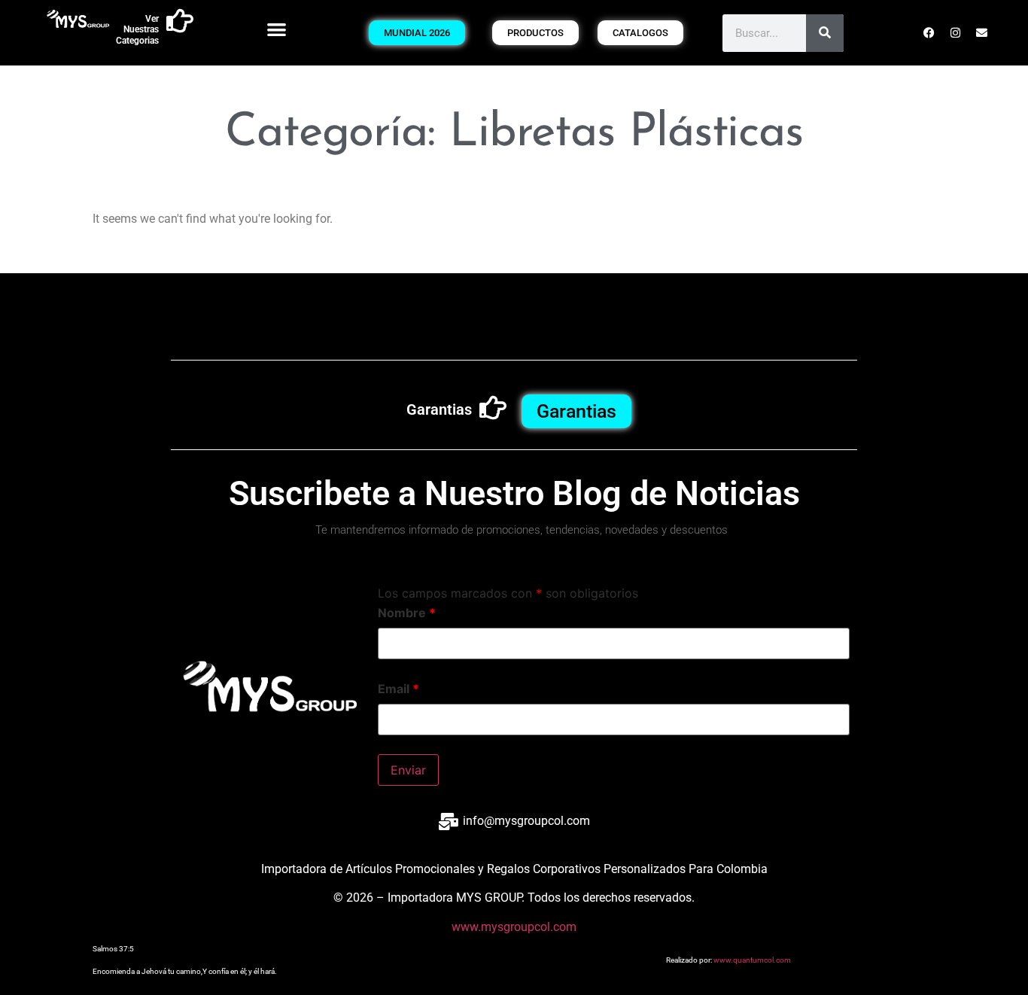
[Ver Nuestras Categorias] (179, 21)
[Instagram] (955, 33)
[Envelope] (981, 33)
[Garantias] (492, 407)
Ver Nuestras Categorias (137, 30)
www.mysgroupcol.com (514, 927)
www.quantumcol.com (752, 960)
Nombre (407, 613)
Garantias (439, 409)
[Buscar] (825, 33)
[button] (276, 29)
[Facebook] (928, 33)
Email (398, 689)
